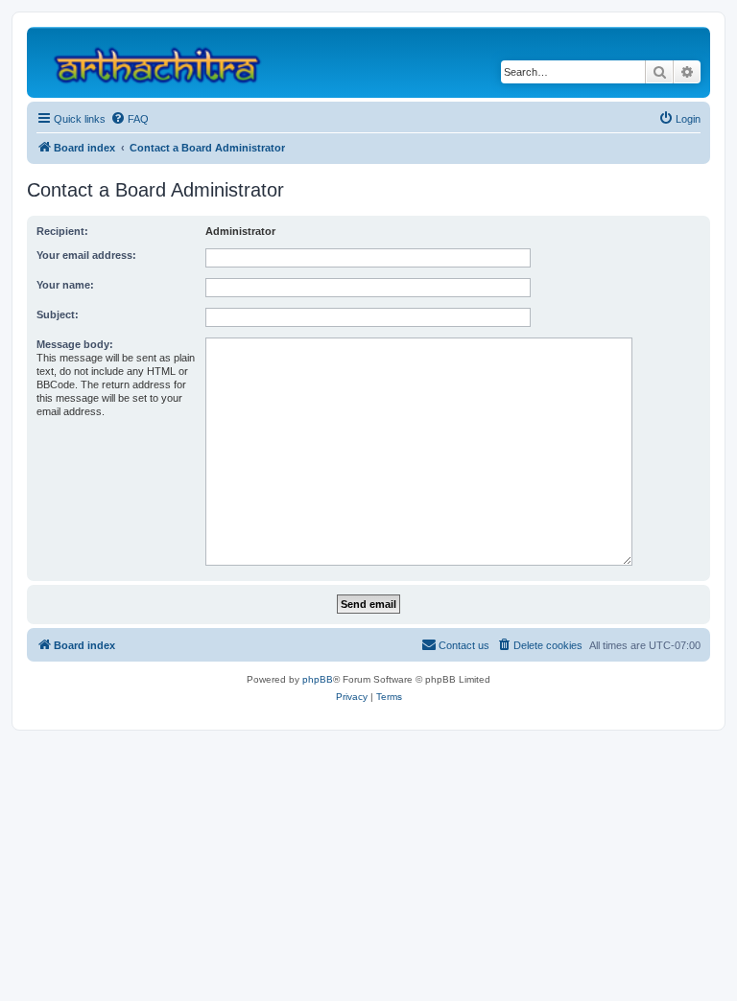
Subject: (57, 314)
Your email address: (86, 255)
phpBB (317, 679)
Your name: (65, 285)
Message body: (74, 344)
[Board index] (165, 62)
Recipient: (62, 231)
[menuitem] (129, 118)
